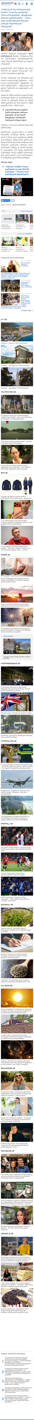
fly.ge (4, 319)
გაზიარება (7, 200)
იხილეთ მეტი (26, 310)
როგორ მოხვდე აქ (26, 211)
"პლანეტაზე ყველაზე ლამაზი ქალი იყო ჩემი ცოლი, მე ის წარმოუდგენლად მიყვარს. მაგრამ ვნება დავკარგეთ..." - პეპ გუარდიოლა (18, 1390)
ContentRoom (28, 233)
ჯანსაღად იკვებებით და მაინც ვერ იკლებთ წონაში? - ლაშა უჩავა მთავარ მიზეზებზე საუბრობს (22, 249)
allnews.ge (6, 986)
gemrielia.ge (7, 1234)
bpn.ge (4, 473)
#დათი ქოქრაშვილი (19, 204)
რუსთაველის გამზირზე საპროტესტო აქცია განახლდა (26, 285)
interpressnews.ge (10, 663)
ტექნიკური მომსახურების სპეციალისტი (6, 226)
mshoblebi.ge (7, 1151)
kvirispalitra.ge (9, 741)
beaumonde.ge (8, 1068)
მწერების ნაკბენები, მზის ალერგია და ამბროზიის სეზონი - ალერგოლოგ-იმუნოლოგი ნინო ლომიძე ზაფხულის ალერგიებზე (7, 249)
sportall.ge (7, 824)
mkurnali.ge (7, 905)
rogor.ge (5, 555)
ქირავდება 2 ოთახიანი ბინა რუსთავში (21, 226)
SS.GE (3, 211)
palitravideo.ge (8, 392)
